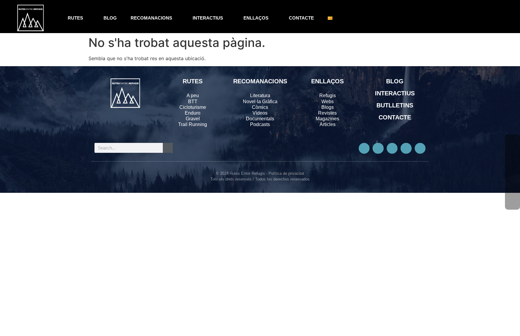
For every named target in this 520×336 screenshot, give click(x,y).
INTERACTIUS (208, 17)
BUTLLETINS (394, 105)
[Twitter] (378, 148)
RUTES (75, 17)
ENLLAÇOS (255, 17)
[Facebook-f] (364, 148)
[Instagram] (392, 148)
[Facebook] (512, 142)
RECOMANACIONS (151, 17)
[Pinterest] (406, 148)
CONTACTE (301, 17)
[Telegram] (420, 148)
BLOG (110, 17)
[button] (493, 18)
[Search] (168, 148)
